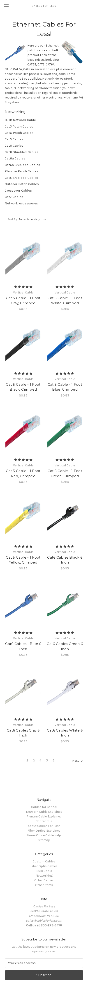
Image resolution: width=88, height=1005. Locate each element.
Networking (44, 875)
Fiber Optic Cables (44, 866)
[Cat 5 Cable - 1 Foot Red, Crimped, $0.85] (23, 431)
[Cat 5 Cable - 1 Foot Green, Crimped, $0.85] (65, 431)
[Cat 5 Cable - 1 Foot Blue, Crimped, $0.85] (65, 344)
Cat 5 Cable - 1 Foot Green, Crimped (65, 473)
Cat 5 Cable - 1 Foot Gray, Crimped (23, 300)
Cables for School (44, 807)
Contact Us (44, 821)
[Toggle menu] (6, 6)
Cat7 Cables (14, 197)
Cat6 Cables (14, 145)
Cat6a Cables (15, 158)
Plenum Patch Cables (21, 171)
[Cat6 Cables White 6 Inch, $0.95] (65, 690)
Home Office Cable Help (44, 835)
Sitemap (44, 840)
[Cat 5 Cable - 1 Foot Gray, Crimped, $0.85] (23, 258)
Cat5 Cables (14, 139)
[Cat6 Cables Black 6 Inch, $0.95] (65, 517)
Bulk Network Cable (20, 120)
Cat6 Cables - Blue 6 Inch (23, 646)
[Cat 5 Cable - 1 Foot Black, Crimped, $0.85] (23, 344)
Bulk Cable (44, 871)
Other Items (44, 885)
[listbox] (33, 219)
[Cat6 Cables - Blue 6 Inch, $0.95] (23, 604)
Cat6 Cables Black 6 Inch (64, 560)
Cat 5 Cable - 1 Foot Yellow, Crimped (23, 560)
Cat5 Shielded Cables (21, 178)
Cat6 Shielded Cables (21, 152)
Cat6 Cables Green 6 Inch (65, 646)
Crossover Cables (18, 190)
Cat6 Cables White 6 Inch (65, 733)
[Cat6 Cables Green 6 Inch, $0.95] (65, 604)
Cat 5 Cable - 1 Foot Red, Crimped (23, 473)
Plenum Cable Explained (44, 816)
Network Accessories (21, 203)
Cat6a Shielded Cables (22, 165)
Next (76, 761)
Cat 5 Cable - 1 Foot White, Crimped (65, 300)
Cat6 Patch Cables (19, 133)
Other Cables (44, 880)
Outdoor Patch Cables (22, 184)
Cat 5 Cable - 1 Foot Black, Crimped (23, 387)
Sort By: (12, 219)
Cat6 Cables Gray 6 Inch (23, 733)
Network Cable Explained (44, 812)
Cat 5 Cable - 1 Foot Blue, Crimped (65, 387)
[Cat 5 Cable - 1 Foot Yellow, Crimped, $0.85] (23, 517)
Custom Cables (44, 861)
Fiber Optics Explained (44, 831)
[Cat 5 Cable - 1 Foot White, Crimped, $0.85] (65, 258)
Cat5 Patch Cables (19, 126)
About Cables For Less (44, 826)
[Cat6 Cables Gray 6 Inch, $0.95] (23, 690)
